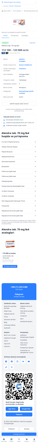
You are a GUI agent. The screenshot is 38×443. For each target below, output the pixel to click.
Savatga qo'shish (19, 434)
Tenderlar (23, 316)
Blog (5, 322)
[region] (19, 22)
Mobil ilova (7, 311)
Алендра (22, 61)
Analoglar (25, 35)
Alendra (22, 59)
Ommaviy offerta (9, 325)
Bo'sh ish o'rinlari (10, 335)
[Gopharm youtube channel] (29, 362)
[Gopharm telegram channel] (6, 362)
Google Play (26, 409)
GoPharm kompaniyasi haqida (27, 336)
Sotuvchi (7, 346)
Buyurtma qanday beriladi (10, 307)
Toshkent (11, 429)
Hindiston (22, 69)
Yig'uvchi (7, 344)
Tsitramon (17, 6)
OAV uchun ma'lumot (24, 344)
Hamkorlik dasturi (26, 321)
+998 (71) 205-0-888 (19, 287)
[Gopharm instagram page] (17, 362)
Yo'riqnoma (14, 35)
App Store (11, 409)
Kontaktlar (23, 340)
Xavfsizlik (7, 328)
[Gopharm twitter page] (12, 367)
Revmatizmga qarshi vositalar (26, 92)
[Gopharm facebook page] (12, 362)
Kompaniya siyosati (26, 348)
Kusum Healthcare (25, 65)
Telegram (19, 294)
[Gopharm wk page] (23, 362)
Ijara (21, 319)
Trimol (11, 6)
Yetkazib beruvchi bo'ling (26, 307)
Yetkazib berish (9, 314)
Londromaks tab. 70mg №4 (8, 257)
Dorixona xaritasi (10, 319)
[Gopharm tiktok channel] (6, 367)
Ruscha (26, 429)
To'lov (6, 317)
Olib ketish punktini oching (27, 312)
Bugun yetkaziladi (11, 266)
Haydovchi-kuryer (10, 338)
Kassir (6, 341)
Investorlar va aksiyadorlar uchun (26, 351)
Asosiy (5, 35)
